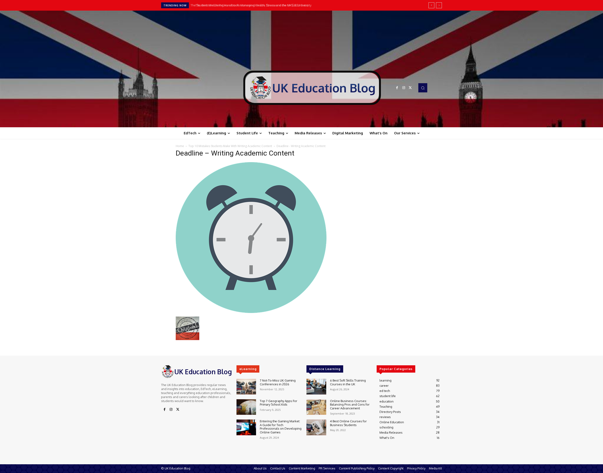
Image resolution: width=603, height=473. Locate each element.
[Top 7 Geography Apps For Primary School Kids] (246, 407)
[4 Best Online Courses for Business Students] (316, 427)
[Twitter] (410, 88)
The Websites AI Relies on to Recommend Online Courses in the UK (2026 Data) (249, 5)
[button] (422, 87)
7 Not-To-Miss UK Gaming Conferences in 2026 (278, 382)
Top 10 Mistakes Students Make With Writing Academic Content (230, 146)
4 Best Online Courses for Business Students (348, 423)
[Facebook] (397, 88)
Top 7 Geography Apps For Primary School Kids (278, 403)
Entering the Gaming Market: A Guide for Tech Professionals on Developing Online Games (281, 426)
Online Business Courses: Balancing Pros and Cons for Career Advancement (350, 404)
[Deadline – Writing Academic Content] (251, 312)
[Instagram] (403, 88)
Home (180, 146)
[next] (439, 5)
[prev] (431, 5)
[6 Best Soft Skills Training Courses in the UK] (316, 387)
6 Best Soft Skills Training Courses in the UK (348, 382)
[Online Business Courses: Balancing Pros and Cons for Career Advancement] (316, 407)
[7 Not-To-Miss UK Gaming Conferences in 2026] (246, 387)
